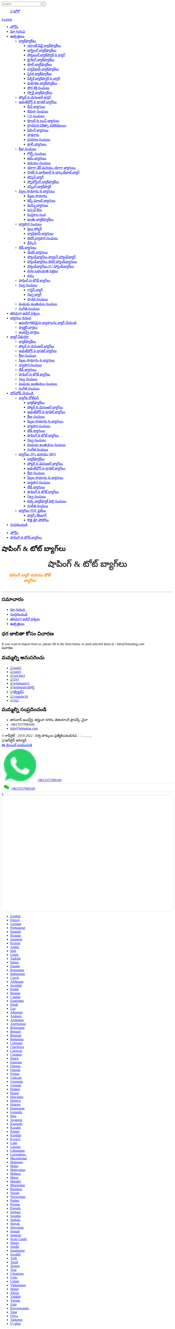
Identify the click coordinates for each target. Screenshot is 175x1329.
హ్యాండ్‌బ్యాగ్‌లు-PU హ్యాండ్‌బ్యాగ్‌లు (50, 266)
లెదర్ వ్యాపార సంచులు (42, 238)
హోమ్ (14, 27)
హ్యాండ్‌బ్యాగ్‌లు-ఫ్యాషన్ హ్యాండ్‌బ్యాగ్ (51, 257)
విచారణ (7, 648)
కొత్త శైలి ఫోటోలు (38, 520)
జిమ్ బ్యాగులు (36, 158)
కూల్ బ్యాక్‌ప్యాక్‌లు (39, 64)
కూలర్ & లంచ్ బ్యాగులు (43, 121)
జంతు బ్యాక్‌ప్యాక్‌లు (40, 219)
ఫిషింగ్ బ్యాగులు (37, 130)
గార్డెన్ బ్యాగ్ (35, 290)
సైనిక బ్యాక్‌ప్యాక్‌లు (39, 74)
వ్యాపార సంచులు (30, 224)
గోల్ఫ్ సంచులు (36, 153)
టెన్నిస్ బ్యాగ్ (35, 177)
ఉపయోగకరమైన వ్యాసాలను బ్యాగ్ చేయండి (48, 323)
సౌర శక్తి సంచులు (38, 88)
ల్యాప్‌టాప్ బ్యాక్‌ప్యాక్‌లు (43, 69)
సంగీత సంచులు (29, 308)
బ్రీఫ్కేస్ (31, 243)
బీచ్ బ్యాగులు (36, 106)
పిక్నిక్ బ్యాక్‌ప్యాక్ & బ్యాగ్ (43, 78)
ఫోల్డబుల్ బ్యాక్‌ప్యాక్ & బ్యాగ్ (46, 55)
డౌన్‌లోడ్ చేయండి (22, 393)
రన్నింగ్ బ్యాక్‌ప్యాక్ (39, 186)
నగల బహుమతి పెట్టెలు (42, 271)
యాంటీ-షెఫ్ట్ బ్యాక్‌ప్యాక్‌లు (44, 45)
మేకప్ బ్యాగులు (37, 252)
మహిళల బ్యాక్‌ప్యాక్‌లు (42, 83)
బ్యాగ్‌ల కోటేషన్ (29, 398)
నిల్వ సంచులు (28, 285)
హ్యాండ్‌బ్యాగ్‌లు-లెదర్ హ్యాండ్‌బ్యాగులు (52, 261)
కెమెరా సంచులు (37, 111)
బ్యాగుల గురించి (20, 318)
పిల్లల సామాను (37, 196)
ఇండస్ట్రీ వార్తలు (29, 332)
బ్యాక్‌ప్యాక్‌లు (27, 41)
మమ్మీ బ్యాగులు (37, 205)
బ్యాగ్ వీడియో (19, 337)
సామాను (33, 135)
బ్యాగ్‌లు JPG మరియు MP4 (37, 454)
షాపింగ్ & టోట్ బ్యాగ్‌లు (34, 280)
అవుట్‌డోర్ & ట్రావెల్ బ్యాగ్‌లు (38, 102)
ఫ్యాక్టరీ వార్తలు (28, 327)
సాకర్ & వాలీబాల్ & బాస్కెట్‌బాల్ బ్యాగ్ (53, 172)
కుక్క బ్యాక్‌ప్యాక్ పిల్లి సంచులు (46, 501)
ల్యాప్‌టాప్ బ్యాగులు (40, 233)
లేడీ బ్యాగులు (27, 247)
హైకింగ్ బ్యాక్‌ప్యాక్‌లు (40, 59)
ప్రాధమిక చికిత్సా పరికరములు (46, 125)
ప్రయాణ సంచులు (38, 139)
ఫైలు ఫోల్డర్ (34, 229)
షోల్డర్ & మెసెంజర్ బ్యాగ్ (35, 97)
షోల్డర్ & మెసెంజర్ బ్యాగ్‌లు (36, 346)
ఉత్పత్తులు (17, 36)
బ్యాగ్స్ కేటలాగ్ (37, 515)
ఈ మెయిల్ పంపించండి (17, 745)
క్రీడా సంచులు (27, 149)
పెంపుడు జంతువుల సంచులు (38, 304)
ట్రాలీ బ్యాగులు (36, 144)
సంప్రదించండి (19, 524)
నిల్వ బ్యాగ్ (34, 294)
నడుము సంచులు (39, 163)
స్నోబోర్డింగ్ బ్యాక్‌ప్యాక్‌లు (43, 182)
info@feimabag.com (24, 728)
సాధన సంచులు (37, 299)
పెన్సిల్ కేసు (34, 210)
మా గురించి (17, 31)
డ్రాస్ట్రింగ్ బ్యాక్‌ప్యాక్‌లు (41, 50)
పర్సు (30, 276)
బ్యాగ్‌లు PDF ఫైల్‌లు (32, 510)
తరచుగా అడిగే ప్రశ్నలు (25, 313)
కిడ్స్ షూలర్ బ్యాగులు (41, 200)
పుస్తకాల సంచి (36, 214)
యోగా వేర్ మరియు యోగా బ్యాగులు (51, 168)
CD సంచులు (36, 116)
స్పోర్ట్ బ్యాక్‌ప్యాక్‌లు (39, 92)
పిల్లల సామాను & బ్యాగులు (37, 191)
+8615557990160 (49, 780)
